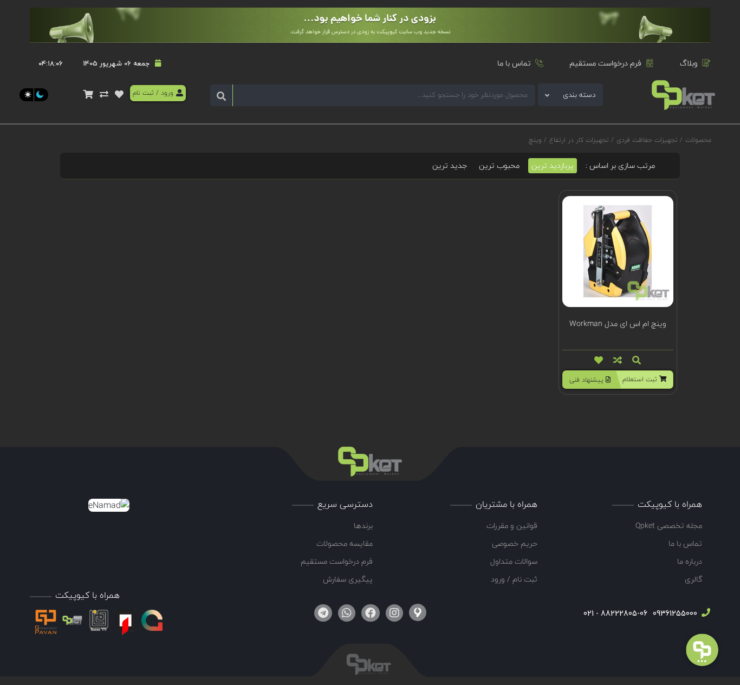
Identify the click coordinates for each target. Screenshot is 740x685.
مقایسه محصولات (344, 543)
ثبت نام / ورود (514, 579)
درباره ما (689, 561)
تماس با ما (514, 63)
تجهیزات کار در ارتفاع (579, 140)
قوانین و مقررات (511, 525)
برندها (363, 525)
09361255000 (674, 613)
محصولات (698, 140)
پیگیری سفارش (348, 579)
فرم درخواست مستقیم (605, 63)
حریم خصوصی (514, 543)
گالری (693, 579)
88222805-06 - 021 (615, 613)
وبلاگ (689, 63)
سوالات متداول (513, 561)
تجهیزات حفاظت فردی (647, 140)
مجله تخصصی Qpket (668, 525)
